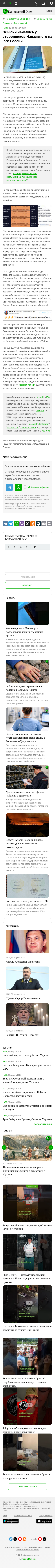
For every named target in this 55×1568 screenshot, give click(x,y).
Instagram (44, 424)
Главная (6, 23)
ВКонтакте (12, 427)
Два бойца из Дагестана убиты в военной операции (27, 1107)
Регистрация (28, 577)
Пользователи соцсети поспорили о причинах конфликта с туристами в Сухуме (24, 1170)
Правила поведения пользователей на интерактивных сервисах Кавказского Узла (27, 1548)
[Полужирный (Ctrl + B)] (8, 546)
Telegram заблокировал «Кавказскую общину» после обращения (24, 1430)
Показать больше (27, 1486)
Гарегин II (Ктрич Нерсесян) (22, 1034)
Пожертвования (46, 1516)
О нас (5, 1516)
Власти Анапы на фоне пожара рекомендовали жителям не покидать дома (24, 843)
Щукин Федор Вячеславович (23, 998)
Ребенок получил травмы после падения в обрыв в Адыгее (24, 687)
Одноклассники (28, 427)
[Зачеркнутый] (27, 546)
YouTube (46, 431)
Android (40, 397)
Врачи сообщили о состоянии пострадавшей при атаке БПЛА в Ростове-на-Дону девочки (25, 737)
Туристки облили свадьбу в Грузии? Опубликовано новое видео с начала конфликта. (24, 1381)
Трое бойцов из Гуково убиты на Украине (27, 1119)
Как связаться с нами (23, 1516)
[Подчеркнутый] (21, 546)
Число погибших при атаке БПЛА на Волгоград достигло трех (24, 1093)
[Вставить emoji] (34, 546)
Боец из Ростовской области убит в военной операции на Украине (23, 1080)
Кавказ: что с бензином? (18, 19)
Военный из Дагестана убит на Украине (26, 1055)
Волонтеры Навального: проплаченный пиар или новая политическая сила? (21, 176)
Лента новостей (20, 23)
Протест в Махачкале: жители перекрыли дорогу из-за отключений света (27, 1328)
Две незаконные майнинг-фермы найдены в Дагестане (25, 793)
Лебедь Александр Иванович (23, 961)
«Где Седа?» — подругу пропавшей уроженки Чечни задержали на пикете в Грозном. (26, 1278)
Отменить (27, 585)
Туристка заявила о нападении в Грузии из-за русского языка (26, 1476)
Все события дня (43, 1124)
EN (10, 3)
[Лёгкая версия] (16, 3)
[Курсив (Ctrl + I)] (14, 546)
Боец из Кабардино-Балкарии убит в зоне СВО (27, 1066)
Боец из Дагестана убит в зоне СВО (27, 901)
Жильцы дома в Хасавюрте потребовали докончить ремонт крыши (24, 631)
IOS (48, 397)
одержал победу (26, 385)
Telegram (40, 410)
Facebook (32, 424)
